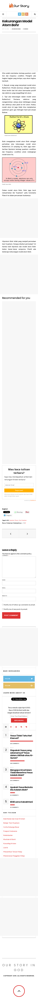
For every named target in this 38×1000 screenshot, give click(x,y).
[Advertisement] (19, 53)
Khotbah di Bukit (9, 839)
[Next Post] (27, 533)
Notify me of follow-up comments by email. (19, 605)
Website (4, 595)
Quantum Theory (13, 520)
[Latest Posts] (16, 727)
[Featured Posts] (11, 727)
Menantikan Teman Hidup (12, 852)
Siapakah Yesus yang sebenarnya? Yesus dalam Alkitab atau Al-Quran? (21, 754)
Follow (7, 679)
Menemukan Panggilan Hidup (14, 856)
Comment (5, 555)
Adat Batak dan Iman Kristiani (14, 819)
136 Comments (14, 780)
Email (4, 587)
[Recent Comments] (21, 727)
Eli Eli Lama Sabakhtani (21, 802)
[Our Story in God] (19, 5)
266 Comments (14, 743)
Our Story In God (19, 967)
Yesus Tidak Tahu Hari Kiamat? (21, 736)
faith (12, 733)
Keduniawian (8, 835)
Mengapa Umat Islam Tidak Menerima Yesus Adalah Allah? (21, 772)
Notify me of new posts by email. (15, 609)
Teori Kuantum (23, 520)
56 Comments (14, 795)
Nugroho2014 (16, 29)
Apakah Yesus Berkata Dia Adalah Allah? (21, 788)
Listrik (5, 848)
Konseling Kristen (9, 843)
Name (3, 579)
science (25, 29)
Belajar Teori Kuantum (11, 823)
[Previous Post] (10, 533)
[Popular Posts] (6, 727)
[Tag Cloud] (26, 727)
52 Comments (14, 807)
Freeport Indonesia (10, 831)
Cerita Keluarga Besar (11, 827)
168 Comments (14, 763)
